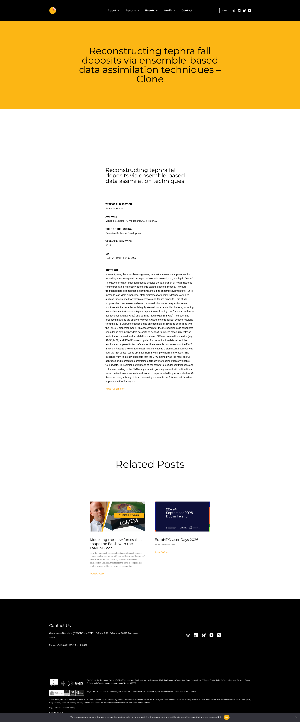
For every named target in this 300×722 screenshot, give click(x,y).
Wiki (224, 10)
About (112, 10)
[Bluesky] (244, 10)
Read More (97, 573)
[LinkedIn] (239, 10)
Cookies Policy (68, 707)
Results (131, 10)
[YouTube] (249, 10)
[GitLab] (233, 10)
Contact (187, 10)
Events (150, 10)
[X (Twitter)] (219, 635)
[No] (296, 717)
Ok (226, 717)
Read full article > (115, 388)
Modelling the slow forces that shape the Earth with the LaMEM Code (116, 544)
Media (168, 10)
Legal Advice (54, 707)
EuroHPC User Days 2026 (176, 540)
